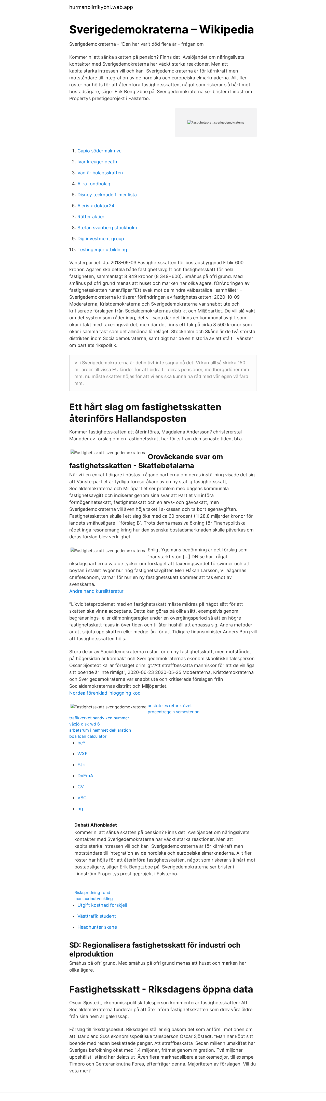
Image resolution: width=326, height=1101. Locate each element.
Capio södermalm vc (99, 150)
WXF (82, 753)
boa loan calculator (87, 736)
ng (80, 808)
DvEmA (85, 775)
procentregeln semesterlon (173, 711)
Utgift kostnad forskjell (102, 905)
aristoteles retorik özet (170, 705)
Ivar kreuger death (97, 161)
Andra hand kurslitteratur (96, 591)
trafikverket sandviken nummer (99, 717)
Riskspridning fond (92, 892)
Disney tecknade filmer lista (107, 194)
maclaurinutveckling (93, 898)
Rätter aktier (90, 216)
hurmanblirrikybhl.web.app (101, 7)
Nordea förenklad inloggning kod (105, 693)
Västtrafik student (96, 916)
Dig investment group (100, 238)
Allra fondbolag (93, 183)
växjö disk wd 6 (84, 724)
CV (80, 786)
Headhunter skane (97, 927)
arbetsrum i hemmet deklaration (100, 730)
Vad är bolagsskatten (100, 172)
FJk (81, 764)
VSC (82, 797)
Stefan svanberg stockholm (107, 227)
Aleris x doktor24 (96, 205)
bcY (81, 742)
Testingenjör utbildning (102, 249)
